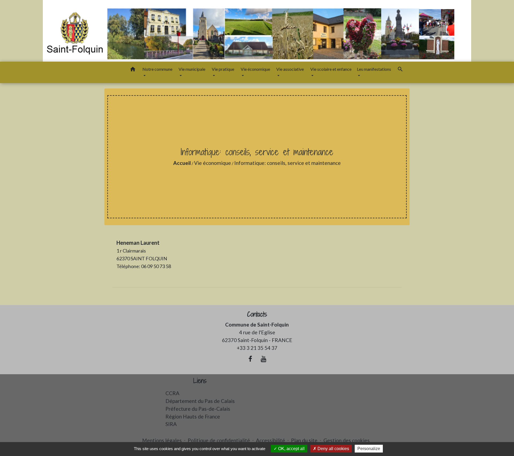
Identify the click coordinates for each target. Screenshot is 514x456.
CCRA (172, 393)
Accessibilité (270, 440)
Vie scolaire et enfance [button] (331, 69)
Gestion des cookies (346, 440)
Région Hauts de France (192, 416)
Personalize (368, 448)
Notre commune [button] (157, 69)
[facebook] (250, 358)
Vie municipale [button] (192, 69)
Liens (200, 381)
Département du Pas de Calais (200, 401)
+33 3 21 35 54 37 (257, 348)
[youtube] (263, 358)
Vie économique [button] (255, 69)
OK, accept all (291, 448)
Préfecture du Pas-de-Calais (197, 409)
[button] (132, 70)
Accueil (182, 163)
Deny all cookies (332, 448)
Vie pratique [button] (223, 69)
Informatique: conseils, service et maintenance (287, 163)
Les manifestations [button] (374, 69)
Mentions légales (162, 440)
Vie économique (212, 163)
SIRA (171, 424)
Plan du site (304, 440)
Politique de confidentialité (219, 440)
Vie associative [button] (290, 69)
